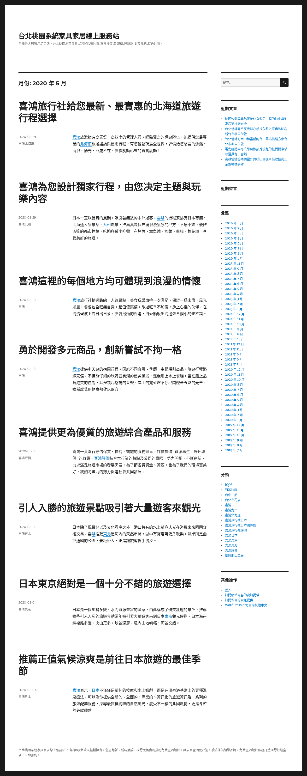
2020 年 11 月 (234, 375)
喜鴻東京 (24, 609)
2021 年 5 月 (233, 364)
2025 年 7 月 (234, 279)
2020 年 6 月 (234, 395)
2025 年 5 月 (234, 289)
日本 (95, 690)
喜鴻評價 (101, 458)
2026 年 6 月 (234, 233)
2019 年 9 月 (234, 440)
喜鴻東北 (24, 533)
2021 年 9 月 (234, 354)
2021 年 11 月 (234, 349)
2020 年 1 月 (233, 420)
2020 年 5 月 (234, 400)
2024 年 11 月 (234, 319)
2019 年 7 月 (234, 450)
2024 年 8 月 (234, 334)
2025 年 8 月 (234, 274)
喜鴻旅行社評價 (236, 530)
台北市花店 (233, 500)
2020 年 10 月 (234, 380)
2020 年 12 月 (234, 369)
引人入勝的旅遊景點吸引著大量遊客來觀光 (109, 508)
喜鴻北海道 (26, 143)
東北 (107, 534)
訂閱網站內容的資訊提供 (242, 595)
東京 (168, 616)
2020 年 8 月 (234, 385)
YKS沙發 (231, 490)
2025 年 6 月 (234, 284)
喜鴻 (76, 137)
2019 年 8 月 (234, 445)
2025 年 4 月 (234, 294)
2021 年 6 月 (234, 359)
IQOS (228, 485)
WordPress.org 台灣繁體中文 (246, 605)
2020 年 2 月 (234, 415)
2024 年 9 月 (234, 329)
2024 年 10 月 (234, 324)
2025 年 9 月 (234, 269)
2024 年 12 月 (234, 314)
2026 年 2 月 (234, 253)
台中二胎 (231, 495)
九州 (107, 224)
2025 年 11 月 (234, 264)
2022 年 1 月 (233, 339)
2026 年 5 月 (234, 238)
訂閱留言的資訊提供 (239, 600)
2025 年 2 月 (234, 304)
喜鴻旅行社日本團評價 (240, 525)
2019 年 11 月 (234, 430)
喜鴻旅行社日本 (236, 520)
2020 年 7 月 (234, 390)
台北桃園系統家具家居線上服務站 (68, 36)
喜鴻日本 (24, 696)
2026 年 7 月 (234, 228)
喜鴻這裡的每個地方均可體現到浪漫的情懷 (109, 281)
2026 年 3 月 (234, 248)
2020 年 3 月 (234, 410)
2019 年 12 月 (234, 425)
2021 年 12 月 (234, 344)
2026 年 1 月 (234, 259)
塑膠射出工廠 (234, 555)
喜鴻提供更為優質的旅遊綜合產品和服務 (104, 432)
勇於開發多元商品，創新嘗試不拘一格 (100, 350)
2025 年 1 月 (233, 309)
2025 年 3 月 (234, 299)
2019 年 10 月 (234, 435)
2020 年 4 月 (234, 405)
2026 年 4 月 (234, 243)
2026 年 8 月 (234, 223)
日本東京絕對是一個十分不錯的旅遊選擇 (104, 583)
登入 (228, 590)
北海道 (86, 143)
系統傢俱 (217, 750)
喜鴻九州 (24, 224)
